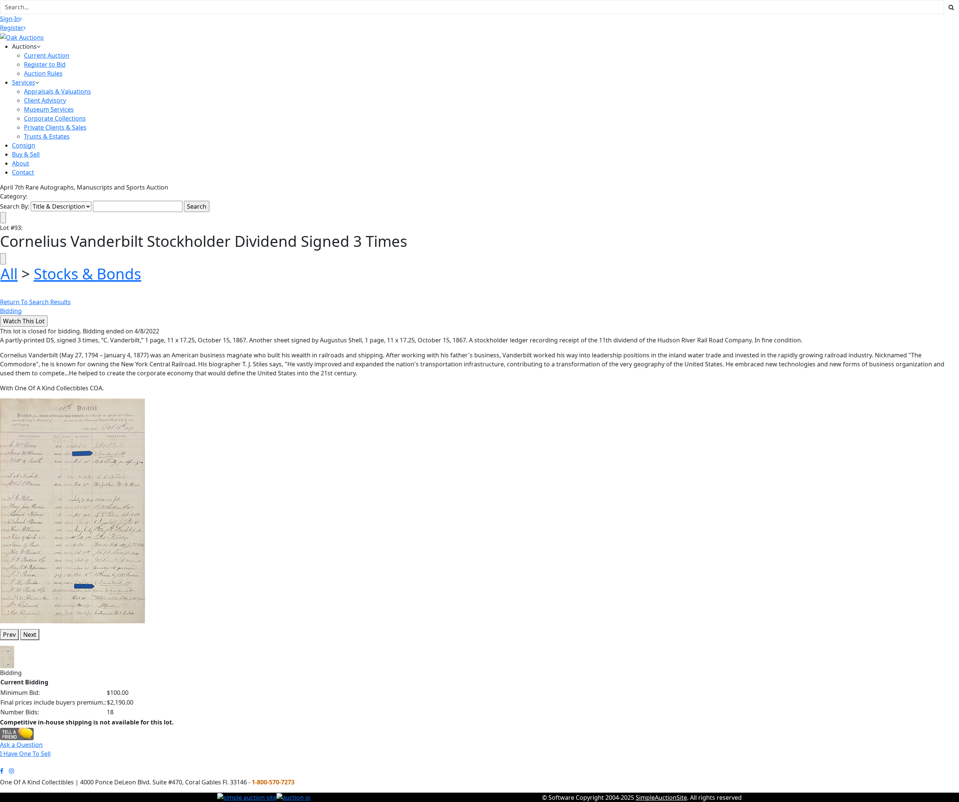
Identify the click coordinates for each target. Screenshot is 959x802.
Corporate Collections (55, 118)
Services (23, 82)
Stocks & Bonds (87, 273)
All (9, 273)
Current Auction (46, 55)
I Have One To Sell (25, 754)
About (20, 163)
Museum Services (49, 109)
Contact (23, 172)
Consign (23, 145)
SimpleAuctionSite (661, 797)
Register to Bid (45, 64)
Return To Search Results (35, 302)
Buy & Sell (26, 154)
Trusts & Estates (47, 136)
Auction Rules (43, 73)
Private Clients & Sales (55, 127)
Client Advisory (45, 100)
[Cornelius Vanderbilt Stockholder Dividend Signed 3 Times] (72, 510)
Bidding (11, 311)
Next (29, 634)
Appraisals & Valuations (57, 91)
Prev (9, 634)
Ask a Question (21, 745)
